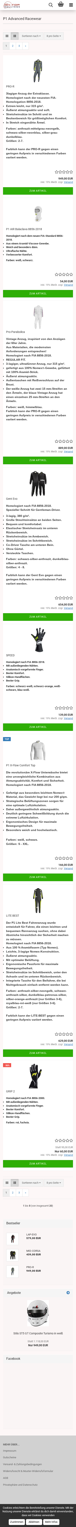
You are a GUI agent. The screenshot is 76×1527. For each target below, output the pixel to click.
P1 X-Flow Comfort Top (20, 765)
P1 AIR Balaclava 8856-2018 (24, 229)
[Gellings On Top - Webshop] (10, 5)
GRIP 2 (10, 1091)
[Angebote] (68, 1293)
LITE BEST (12, 915)
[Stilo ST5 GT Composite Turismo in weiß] (38, 1313)
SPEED (10, 655)
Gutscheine (9, 1457)
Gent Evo (11, 498)
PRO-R (10, 86)
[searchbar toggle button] (51, 5)
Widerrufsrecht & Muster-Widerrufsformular (28, 1471)
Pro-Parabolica (15, 331)
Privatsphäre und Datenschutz (20, 1484)
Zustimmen (16, 1521)
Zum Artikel (38, 190)
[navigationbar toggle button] (71, 5)
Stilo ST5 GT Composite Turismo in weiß (38, 1333)
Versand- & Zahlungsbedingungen (22, 1464)
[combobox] (31, 36)
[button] (7, 36)
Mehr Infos (51, 1521)
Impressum (9, 1450)
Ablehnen (34, 1521)
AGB (5, 1477)
